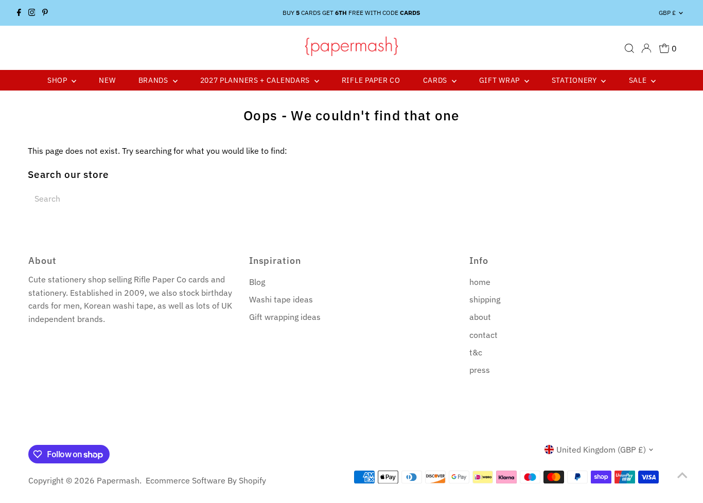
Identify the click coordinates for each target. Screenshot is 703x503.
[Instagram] (32, 13)
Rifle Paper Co (371, 80)
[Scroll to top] (682, 474)
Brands (154, 80)
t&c (475, 352)
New (107, 80)
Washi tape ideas (281, 299)
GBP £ (667, 12)
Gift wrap (500, 80)
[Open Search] (629, 48)
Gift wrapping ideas (285, 317)
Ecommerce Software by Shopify (206, 480)
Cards (436, 80)
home (479, 282)
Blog (257, 282)
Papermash (118, 480)
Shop (58, 80)
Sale (639, 80)
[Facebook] (19, 13)
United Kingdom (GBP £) (601, 449)
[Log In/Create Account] (646, 48)
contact (483, 335)
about (480, 317)
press (479, 370)
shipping (484, 299)
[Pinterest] (45, 13)
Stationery (575, 80)
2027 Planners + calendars (256, 80)
